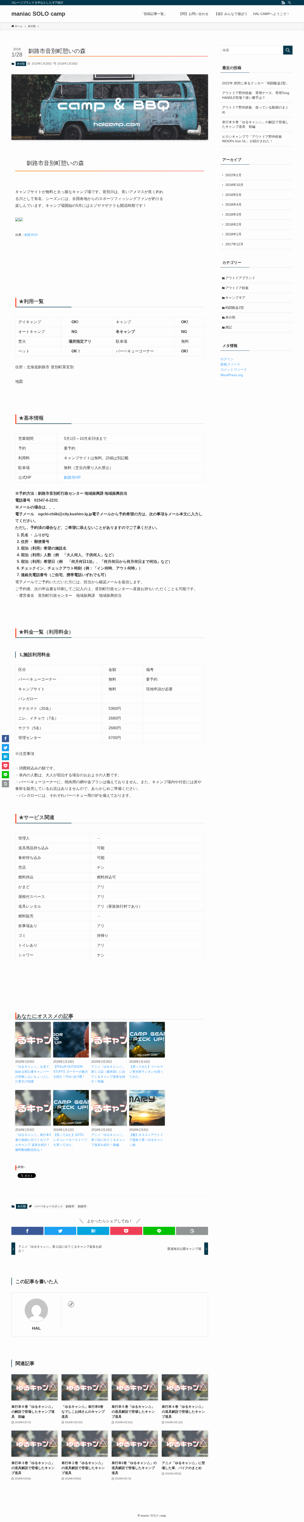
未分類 (21, 63)
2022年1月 (233, 175)
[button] (27, 1231)
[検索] (289, 2)
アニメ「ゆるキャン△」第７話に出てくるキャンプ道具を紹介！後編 (108, 1140)
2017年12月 (234, 244)
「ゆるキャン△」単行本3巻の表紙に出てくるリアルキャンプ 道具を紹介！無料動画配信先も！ (33, 1142)
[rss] (283, 2)
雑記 (228, 327)
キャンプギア (235, 297)
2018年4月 (233, 204)
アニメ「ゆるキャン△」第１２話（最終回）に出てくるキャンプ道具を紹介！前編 (108, 1074)
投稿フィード (230, 364)
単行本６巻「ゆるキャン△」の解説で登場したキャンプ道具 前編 (255, 124)
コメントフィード (233, 369)
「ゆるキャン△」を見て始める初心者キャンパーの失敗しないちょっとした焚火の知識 (32, 1074)
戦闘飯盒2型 (234, 307)
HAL (36, 1328)
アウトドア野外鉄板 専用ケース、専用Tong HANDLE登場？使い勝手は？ (255, 95)
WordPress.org (231, 375)
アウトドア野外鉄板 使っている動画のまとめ (255, 109)
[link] (71, 1304)
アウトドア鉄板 (237, 288)
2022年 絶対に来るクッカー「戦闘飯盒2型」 (255, 83)
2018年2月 (233, 224)
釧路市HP (31, 235)
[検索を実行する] (288, 50)
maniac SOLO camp (38, 14)
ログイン (227, 359)
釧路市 (82, 1206)
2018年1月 (233, 234)
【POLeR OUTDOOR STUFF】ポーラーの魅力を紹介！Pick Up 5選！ (70, 1071)
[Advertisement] (101, 270)
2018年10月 (234, 185)
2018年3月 (233, 214)
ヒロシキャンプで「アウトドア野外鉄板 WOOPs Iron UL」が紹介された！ (253, 139)
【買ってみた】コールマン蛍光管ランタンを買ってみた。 (146, 1071)
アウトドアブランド (240, 278)
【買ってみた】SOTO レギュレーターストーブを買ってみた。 (70, 1140)
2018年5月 (233, 195)
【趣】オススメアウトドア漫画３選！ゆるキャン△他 (146, 1140)
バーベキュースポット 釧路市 (54, 1206)
